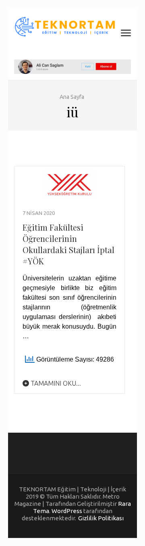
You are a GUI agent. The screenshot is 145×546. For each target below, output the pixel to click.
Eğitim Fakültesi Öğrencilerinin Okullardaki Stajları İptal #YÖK (68, 244)
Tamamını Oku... (55, 383)
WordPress (67, 510)
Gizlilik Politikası (101, 518)
